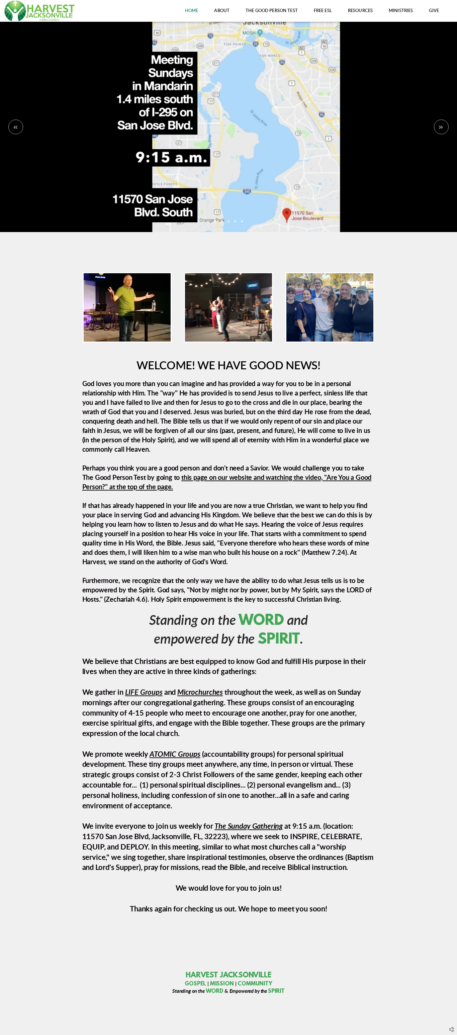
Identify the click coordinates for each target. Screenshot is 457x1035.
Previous (15, 127)
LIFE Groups (144, 692)
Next (441, 127)
